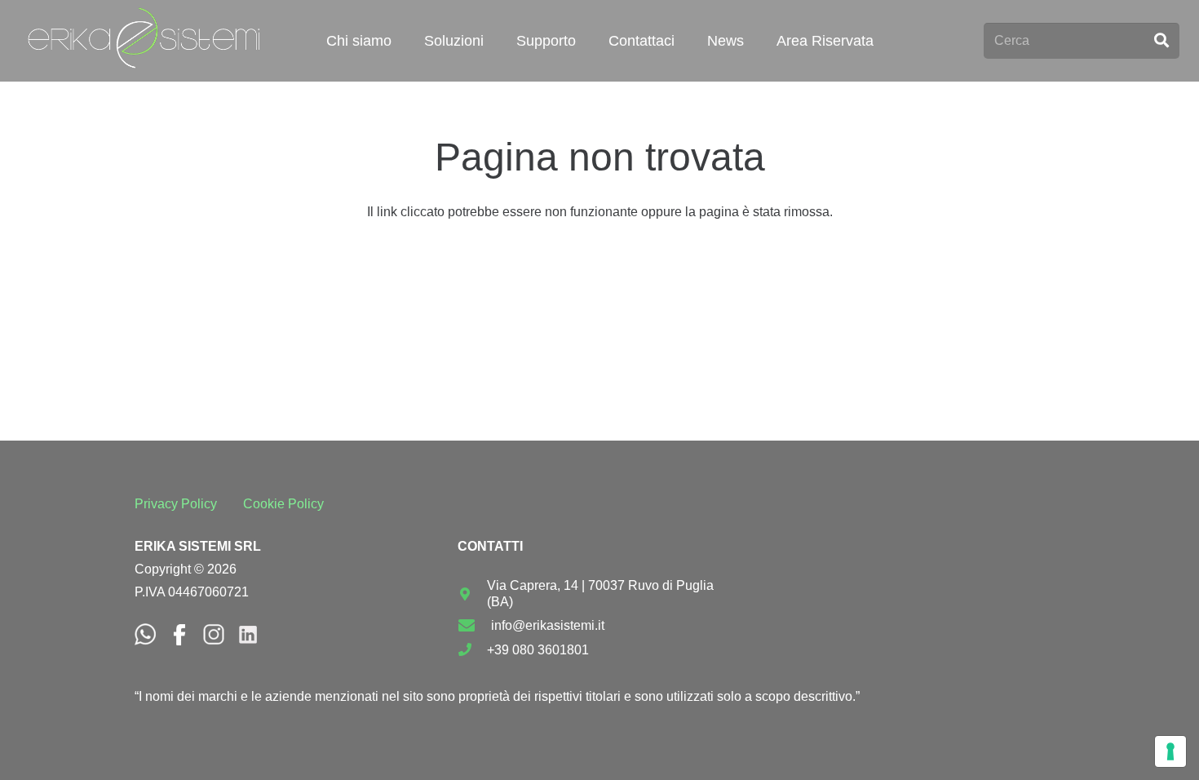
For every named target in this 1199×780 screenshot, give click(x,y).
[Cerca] (1161, 40)
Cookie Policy (283, 504)
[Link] (144, 41)
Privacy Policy (176, 504)
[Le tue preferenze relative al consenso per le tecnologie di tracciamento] (1170, 751)
